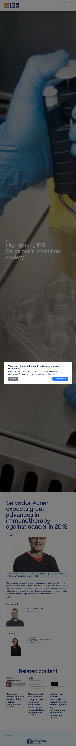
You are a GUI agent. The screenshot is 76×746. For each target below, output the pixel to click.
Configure (13, 379)
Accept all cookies (60, 379)
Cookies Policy (53, 374)
